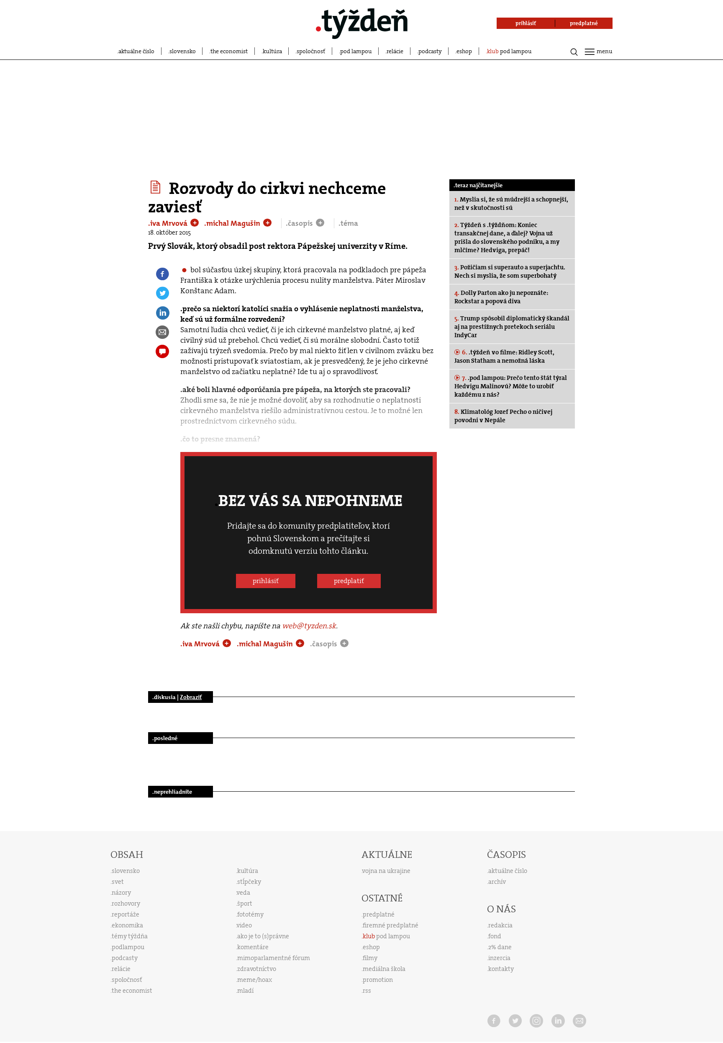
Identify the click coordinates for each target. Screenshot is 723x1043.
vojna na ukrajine (386, 871)
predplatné (379, 914)
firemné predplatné (390, 925)
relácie (395, 51)
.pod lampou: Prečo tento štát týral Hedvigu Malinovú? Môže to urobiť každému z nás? (510, 386)
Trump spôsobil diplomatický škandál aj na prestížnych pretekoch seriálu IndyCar (511, 326)
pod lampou (356, 51)
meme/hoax (254, 980)
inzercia (499, 958)
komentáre (253, 947)
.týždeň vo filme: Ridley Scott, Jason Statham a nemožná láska (504, 356)
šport (244, 903)
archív (497, 882)
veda (243, 892)
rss (367, 990)
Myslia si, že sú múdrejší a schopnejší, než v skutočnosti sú (511, 203)
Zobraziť (191, 697)
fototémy (250, 914)
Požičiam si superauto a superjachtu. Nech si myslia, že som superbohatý (509, 271)
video (244, 925)
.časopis (300, 223)
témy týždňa (130, 936)
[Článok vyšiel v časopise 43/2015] (156, 187)
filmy (370, 958)
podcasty (430, 51)
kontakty (501, 969)
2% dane (500, 947)
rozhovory (126, 903)
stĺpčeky (249, 882)
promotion (378, 980)
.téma (348, 223)
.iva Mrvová (168, 223)
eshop (464, 51)
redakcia (500, 925)
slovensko (182, 51)
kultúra (272, 51)
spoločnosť (311, 51)
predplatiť (349, 580)
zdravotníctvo (256, 969)
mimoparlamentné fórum (273, 958)
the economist (229, 51)
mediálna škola (384, 969)
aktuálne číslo (136, 51)
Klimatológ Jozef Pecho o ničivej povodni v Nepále (503, 416)
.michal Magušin (233, 223)
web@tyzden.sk (309, 626)
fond (494, 936)
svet (118, 882)
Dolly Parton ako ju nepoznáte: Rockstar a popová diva (501, 297)
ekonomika (127, 925)
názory (121, 892)
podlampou (128, 947)
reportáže (125, 914)
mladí (245, 990)
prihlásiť (266, 580)
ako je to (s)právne (263, 936)
